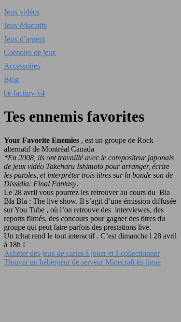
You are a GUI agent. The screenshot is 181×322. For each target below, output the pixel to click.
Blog (11, 79)
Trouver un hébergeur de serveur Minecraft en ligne (82, 262)
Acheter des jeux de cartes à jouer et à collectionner (82, 253)
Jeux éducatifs (25, 25)
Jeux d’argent (24, 39)
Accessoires (22, 66)
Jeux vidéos (22, 12)
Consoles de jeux (30, 52)
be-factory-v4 (24, 93)
